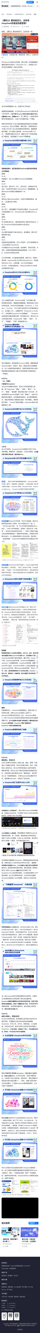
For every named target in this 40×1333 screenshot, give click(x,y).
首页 (3, 14)
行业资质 (10, 1296)
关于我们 (4, 1293)
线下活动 (9, 1289)
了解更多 (32, 1223)
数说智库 (4, 1287)
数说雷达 (4, 1275)
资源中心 (4, 1284)
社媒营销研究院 (16, 6)
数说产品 (4, 1272)
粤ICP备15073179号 (10, 1325)
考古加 (16, 1275)
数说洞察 (28, 14)
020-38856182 (12, 1305)
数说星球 (9, 14)
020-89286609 (12, 1303)
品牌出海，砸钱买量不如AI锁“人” (10, 1240)
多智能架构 (12, 1268)
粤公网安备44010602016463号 (27, 1325)
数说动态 (22, 1296)
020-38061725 (12, 1307)
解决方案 (4, 1279)
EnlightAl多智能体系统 (16, 1266)
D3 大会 (30, 1287)
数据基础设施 (5, 1266)
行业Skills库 (5, 1268)
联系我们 (16, 1296)
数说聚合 (10, 1275)
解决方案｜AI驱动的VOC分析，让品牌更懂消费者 (29, 1240)
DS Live (30, 6)
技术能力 (4, 1263)
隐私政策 (20, 1329)
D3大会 (24, 6)
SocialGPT (27, 1266)
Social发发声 (17, 1287)
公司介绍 (4, 1296)
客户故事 (24, 1287)
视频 (35, 14)
